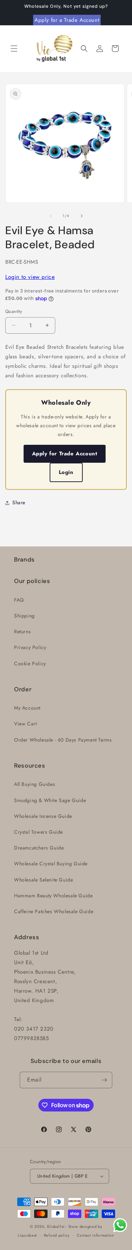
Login (66, 472)
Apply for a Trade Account (66, 20)
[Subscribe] (104, 1080)
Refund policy (57, 1235)
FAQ (19, 599)
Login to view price (30, 277)
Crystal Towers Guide (38, 831)
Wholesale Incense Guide (43, 816)
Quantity (13, 311)
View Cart (25, 723)
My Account (27, 707)
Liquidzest (27, 1235)
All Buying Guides (34, 784)
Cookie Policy (30, 663)
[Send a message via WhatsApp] (120, 1225)
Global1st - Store (62, 1226)
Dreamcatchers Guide (39, 847)
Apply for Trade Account (65, 453)
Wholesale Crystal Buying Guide (51, 863)
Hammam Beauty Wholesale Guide (53, 895)
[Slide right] (81, 216)
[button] (14, 48)
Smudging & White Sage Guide (50, 800)
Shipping (24, 615)
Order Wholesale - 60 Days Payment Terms (63, 739)
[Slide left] (50, 216)
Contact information (95, 1235)
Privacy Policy (30, 647)
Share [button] (18, 502)
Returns (22, 631)
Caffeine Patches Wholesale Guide (53, 911)
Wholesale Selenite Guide (43, 879)
